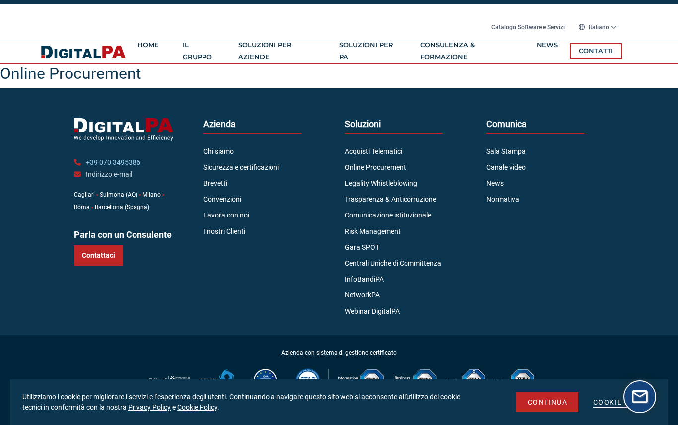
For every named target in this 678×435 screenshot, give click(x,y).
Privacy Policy (149, 407)
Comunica (506, 124)
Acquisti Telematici (373, 151)
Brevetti (215, 183)
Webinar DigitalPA (372, 311)
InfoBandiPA (364, 279)
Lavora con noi (226, 215)
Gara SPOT (362, 247)
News (547, 45)
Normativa (502, 199)
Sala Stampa (506, 151)
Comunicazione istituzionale (388, 215)
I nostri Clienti (224, 231)
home (148, 45)
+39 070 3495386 (113, 162)
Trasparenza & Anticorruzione (390, 199)
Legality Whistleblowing (381, 183)
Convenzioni (222, 199)
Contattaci (98, 255)
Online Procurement (375, 167)
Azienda (219, 124)
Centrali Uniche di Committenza (393, 263)
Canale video (506, 167)
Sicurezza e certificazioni (241, 167)
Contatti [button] (596, 51)
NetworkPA (362, 295)
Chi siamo (218, 151)
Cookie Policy (197, 407)
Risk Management (373, 231)
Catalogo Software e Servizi (528, 27)
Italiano (598, 27)
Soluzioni (363, 124)
